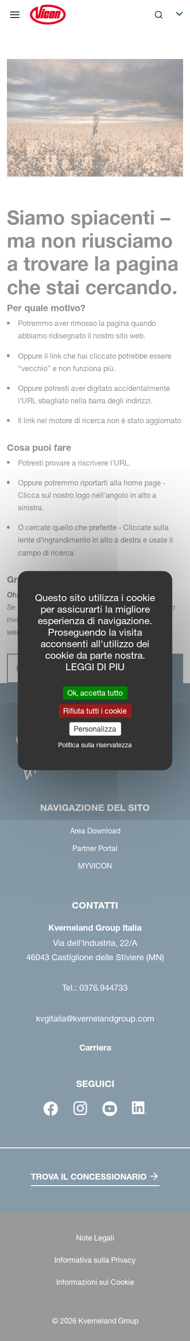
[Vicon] (48, 15)
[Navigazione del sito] (15, 15)
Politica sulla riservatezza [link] (95, 745)
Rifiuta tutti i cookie (95, 710)
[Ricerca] (152, 52)
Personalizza (95, 728)
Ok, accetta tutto (95, 692)
